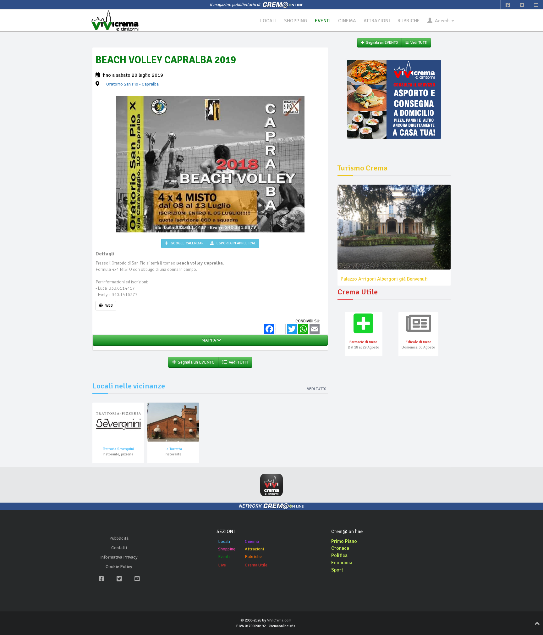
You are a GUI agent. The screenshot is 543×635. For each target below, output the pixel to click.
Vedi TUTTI (237, 362)
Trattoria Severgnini (118, 449)
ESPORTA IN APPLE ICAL (236, 243)
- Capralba (132, 84)
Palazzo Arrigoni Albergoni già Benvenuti (384, 279)
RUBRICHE (409, 21)
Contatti (119, 547)
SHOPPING (295, 21)
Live (222, 565)
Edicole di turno (418, 342)
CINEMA (347, 21)
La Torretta (173, 449)
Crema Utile (256, 565)
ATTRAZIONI (377, 21)
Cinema (252, 541)
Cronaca (340, 548)
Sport (337, 570)
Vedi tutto (316, 389)
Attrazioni (254, 549)
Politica (339, 555)
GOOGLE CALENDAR (187, 243)
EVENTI (323, 21)
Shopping (226, 549)
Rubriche (253, 556)
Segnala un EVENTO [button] (195, 362)
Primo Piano (344, 541)
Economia (341, 563)
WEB (108, 305)
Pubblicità (119, 538)
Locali (224, 541)
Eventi (224, 556)
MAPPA (208, 340)
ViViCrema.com (279, 620)
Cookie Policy (119, 566)
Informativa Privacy (119, 557)
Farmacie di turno (363, 342)
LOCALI (268, 21)
